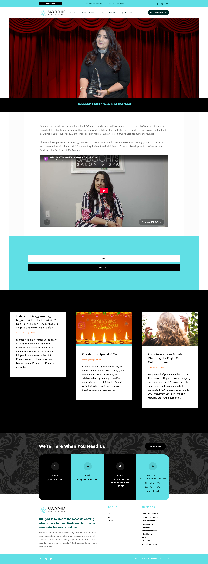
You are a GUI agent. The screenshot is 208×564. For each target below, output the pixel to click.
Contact (111, 520)
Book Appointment (158, 13)
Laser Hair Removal (149, 520)
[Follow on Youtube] (167, 4)
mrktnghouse (22, 333)
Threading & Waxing (149, 544)
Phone (55, 475)
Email (87, 475)
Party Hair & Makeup (150, 517)
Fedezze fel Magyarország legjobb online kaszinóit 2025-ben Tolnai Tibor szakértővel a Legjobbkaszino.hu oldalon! (37, 321)
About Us (112, 13)
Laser (91, 13)
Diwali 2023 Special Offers (100, 354)
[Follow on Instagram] (162, 4)
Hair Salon (146, 541)
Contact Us (129, 13)
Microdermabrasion (149, 531)
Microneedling (147, 524)
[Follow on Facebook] (157, 4)
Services (73, 13)
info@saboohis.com (96, 3)
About (110, 514)
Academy (100, 13)
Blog (121, 13)
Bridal (84, 13)
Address (120, 475)
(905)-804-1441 (118, 3)
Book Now (155, 446)
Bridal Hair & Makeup (150, 514)
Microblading (147, 534)
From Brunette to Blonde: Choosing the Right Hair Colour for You (165, 358)
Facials (144, 537)
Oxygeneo (146, 527)
